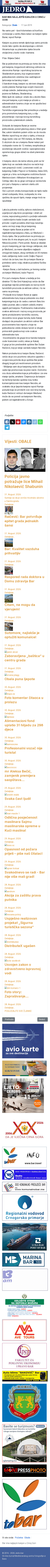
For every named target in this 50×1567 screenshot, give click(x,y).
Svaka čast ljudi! (18, 799)
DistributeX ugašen (20, 946)
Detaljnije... (10, 504)
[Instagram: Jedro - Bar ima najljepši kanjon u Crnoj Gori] (29, 421)
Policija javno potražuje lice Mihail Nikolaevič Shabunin (24, 481)
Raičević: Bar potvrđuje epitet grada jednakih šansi (23, 521)
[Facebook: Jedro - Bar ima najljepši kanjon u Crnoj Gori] (6, 421)
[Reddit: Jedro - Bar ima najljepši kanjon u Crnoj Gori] (34, 421)
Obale (14, 25)
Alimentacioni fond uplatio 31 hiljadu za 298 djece (24, 725)
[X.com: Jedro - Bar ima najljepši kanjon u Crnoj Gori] (12, 421)
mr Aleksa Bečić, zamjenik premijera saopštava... (20, 775)
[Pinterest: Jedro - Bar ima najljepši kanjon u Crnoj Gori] (18, 421)
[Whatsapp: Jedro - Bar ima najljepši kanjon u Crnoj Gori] (40, 421)
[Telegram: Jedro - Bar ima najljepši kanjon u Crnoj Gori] (7, 427)
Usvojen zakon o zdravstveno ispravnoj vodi (23, 969)
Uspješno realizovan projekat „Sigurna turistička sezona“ (21, 922)
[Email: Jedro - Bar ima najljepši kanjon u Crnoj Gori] (23, 421)
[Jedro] (17, 9)
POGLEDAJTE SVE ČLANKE (18, 1011)
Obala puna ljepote (20, 679)
